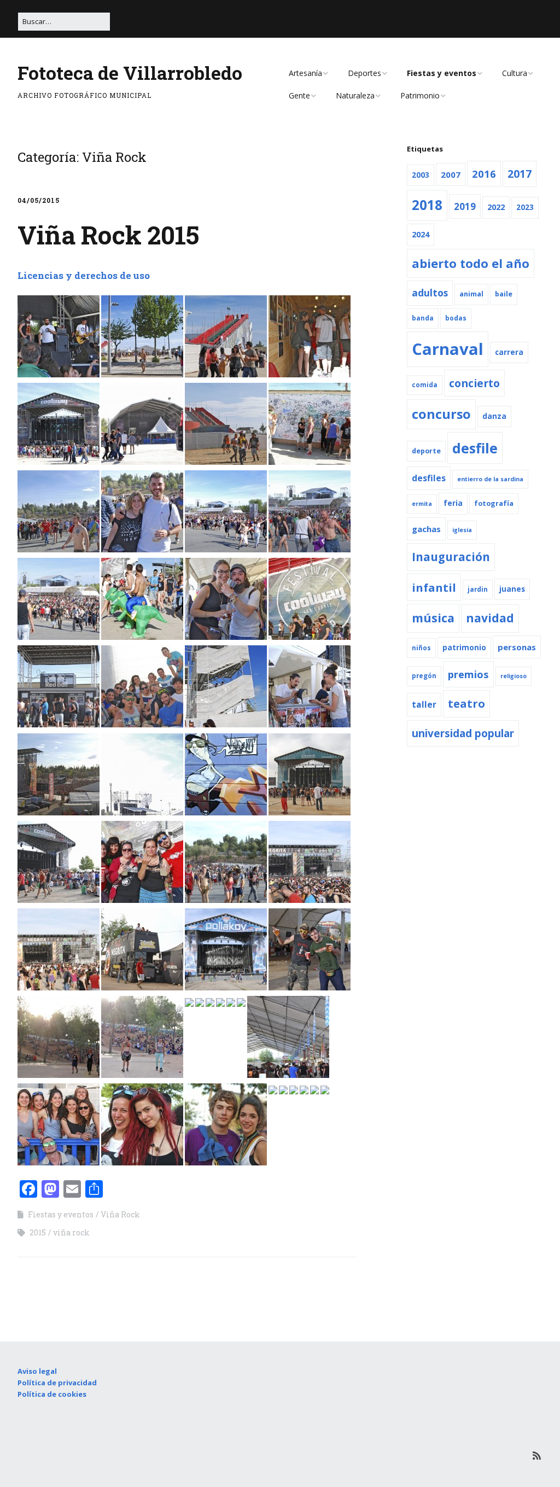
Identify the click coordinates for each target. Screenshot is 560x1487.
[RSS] (536, 1455)
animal (471, 294)
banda (423, 318)
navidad (490, 618)
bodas (455, 318)
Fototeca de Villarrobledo (130, 72)
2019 (465, 206)
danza (494, 416)
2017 (520, 174)
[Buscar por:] (64, 21)
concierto (474, 383)
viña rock (71, 1232)
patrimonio (464, 647)
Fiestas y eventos (441, 73)
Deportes (364, 73)
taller (424, 704)
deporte (426, 451)
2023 (525, 207)
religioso (513, 676)
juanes (512, 589)
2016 (484, 173)
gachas (426, 528)
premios (468, 674)
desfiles (429, 478)
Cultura (514, 73)
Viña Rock (120, 1214)
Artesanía (305, 73)
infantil (434, 587)
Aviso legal (37, 1371)
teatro (466, 703)
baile (503, 294)
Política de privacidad (57, 1382)
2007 (450, 174)
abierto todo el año (470, 263)
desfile (475, 448)
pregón (424, 676)
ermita (422, 504)
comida (425, 385)
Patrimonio (420, 95)
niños (421, 648)
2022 (496, 207)
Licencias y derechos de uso (84, 275)
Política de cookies (52, 1394)
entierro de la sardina (490, 479)
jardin (478, 589)
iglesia (462, 530)
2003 (420, 175)
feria (453, 503)
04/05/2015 (39, 200)
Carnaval (447, 349)
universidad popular (463, 733)
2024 (420, 234)
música (433, 618)
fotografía (494, 503)
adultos (430, 293)
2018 (427, 205)
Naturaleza (355, 95)
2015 (38, 1232)
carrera (509, 352)
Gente (299, 95)
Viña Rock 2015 (108, 234)
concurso (441, 414)
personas (517, 647)
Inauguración (451, 556)
